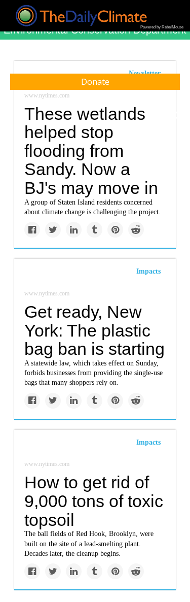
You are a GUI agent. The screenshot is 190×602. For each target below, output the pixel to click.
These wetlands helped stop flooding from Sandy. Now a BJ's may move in (91, 151)
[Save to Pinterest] (115, 230)
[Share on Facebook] (32, 230)
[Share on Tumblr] (94, 230)
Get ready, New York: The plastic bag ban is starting (94, 330)
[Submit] (176, 115)
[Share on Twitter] (53, 230)
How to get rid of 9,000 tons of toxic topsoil (93, 501)
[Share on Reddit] (136, 230)
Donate (95, 81)
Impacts (148, 271)
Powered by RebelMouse (161, 27)
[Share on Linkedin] (74, 230)
